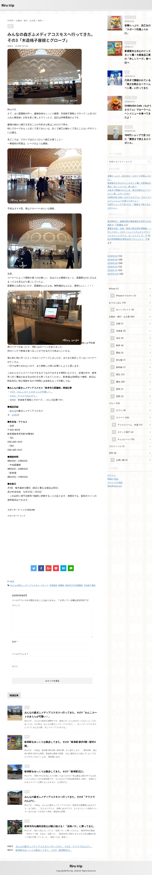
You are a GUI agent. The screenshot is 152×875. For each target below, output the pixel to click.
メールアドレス (20, 654)
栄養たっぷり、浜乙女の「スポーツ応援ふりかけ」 (138, 29)
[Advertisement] (32, 538)
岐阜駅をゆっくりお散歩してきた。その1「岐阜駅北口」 (54, 771)
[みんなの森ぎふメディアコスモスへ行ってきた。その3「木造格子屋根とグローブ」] (63, 568)
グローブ (44, 585)
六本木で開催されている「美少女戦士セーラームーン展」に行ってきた (138, 84)
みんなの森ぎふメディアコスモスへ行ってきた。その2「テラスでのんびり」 (54, 846)
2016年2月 (112, 266)
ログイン (111, 475)
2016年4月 (112, 259)
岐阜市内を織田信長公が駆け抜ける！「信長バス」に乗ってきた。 (60, 826)
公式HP (15, 414)
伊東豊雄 (53, 585)
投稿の (112, 479)
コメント (16, 605)
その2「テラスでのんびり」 (24, 395)
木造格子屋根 (89, 585)
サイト (15, 666)
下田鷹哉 (119, 225)
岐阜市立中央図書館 (74, 585)
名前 (15, 641)
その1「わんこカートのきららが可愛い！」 (31, 391)
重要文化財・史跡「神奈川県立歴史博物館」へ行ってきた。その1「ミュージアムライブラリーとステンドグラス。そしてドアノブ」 (129, 232)
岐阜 (12, 581)
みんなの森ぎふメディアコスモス (24, 585)
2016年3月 (112, 263)
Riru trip (7, 5)
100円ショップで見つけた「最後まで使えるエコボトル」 (138, 139)
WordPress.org (114, 486)
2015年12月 (113, 274)
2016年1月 (112, 270)
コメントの (114, 482)
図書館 (61, 585)
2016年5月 (112, 256)
